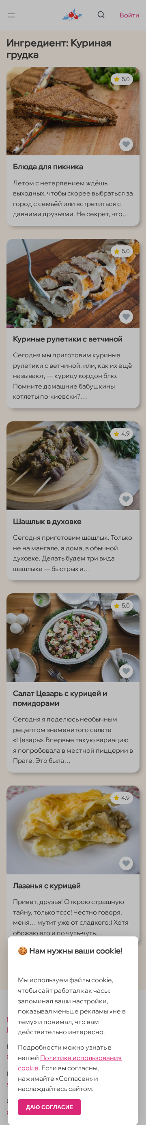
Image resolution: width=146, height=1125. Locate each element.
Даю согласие (49, 1107)
